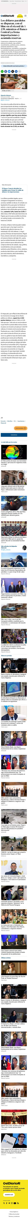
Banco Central (12, 1)
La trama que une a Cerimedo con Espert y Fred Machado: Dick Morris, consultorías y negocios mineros (12, 926)
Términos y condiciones (14, 1216)
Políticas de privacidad (14, 1214)
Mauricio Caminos (5, 777)
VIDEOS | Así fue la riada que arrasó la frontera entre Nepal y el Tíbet (13, 853)
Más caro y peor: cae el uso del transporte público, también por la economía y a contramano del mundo (13, 621)
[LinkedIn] (16, 71)
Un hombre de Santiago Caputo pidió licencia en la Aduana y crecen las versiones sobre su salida (13, 723)
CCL (15, 421)
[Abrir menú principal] (25, 15)
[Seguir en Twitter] (4, 1203)
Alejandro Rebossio (6, 95)
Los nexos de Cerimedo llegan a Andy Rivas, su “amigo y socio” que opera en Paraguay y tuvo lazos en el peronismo (13, 877)
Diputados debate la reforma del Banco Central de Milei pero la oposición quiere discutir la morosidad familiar (13, 539)
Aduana (23, 1)
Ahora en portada (6, 655)
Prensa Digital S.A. (14, 1211)
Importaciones (21, 421)
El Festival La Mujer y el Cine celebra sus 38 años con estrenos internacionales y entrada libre (13, 1025)
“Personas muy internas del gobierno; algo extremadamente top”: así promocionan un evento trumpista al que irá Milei (13, 773)
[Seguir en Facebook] (6, 1203)
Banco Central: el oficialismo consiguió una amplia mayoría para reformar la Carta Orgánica (13, 676)
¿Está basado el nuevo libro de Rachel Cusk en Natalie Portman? (13, 977)
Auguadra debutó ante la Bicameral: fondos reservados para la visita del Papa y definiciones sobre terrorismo (13, 488)
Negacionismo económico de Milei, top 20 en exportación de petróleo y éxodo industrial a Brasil (13, 595)
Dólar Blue (9, 421)
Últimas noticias (6, 958)
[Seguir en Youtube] (15, 1203)
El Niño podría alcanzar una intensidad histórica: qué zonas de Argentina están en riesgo (13, 462)
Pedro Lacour (4, 491)
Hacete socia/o (20, 16)
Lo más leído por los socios (9, 442)
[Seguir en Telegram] (9, 1203)
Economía (3, 421)
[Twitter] (12, 71)
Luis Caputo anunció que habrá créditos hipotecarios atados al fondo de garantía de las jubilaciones (13, 952)
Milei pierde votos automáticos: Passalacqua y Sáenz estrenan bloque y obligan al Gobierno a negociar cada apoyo (13, 800)
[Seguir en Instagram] (12, 1203)
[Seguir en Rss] (18, 1203)
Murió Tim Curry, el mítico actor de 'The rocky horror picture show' (12, 1126)
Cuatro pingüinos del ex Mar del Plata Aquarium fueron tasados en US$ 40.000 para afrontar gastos (13, 513)
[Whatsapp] (2, 71)
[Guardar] (19, 71)
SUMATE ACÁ (9, 1194)
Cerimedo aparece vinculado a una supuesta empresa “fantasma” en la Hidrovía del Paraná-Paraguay (12, 903)
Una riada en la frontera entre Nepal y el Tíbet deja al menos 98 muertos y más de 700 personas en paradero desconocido (13, 827)
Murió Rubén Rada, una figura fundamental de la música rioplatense (13, 748)
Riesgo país (3, 423)
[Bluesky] (9, 71)
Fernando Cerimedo (18, 1)
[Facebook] (5, 71)
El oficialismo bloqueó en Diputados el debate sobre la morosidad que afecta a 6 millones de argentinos (13, 699)
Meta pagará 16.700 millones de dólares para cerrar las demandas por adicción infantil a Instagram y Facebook (14, 1151)
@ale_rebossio (5, 100)
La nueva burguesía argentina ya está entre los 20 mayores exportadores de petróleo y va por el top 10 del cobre (13, 570)
